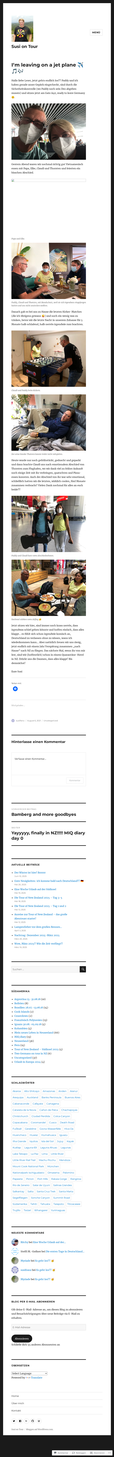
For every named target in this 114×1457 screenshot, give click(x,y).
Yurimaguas (58, 1210)
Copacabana (20, 1122)
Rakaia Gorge (59, 1179)
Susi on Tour (24, 46)
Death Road (67, 1122)
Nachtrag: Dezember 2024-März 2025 (37, 935)
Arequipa (18, 1097)
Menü (96, 32)
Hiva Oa (68, 1128)
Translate (36, 1377)
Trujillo (16, 1210)
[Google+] (26, 1421)
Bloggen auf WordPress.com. (39, 1429)
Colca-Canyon (61, 1116)
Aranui (73, 1091)
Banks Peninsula (51, 1097)
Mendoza (64, 1160)
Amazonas (49, 1091)
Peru (17, 1045)
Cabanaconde (21, 1103)
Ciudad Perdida (41, 1116)
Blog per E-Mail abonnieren (33, 1301)
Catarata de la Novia (24, 1110)
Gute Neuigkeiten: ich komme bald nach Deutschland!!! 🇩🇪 (49, 880)
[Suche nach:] (45, 969)
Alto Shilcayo (31, 1091)
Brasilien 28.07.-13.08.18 (28, 1007)
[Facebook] (20, 1421)
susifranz (20, 720)
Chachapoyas (69, 1110)
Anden (62, 1091)
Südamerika (20, 1204)
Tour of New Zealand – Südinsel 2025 (36, 1049)
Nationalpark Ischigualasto (28, 1172)
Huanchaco (19, 1135)
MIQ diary (20, 1036)
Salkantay (18, 1191)
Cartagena (52, 1103)
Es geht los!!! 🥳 (44, 1260)
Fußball (17, 1128)
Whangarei (41, 1210)
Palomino (68, 1172)
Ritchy (24, 1242)
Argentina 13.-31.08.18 (27, 999)
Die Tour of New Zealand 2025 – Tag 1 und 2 (40, 906)
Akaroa (17, 1091)
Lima (45, 1153)
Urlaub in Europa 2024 (27, 1061)
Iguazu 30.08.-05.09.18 (27, 1024)
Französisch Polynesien (28, 1020)
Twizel (27, 1210)
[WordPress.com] (39, 1421)
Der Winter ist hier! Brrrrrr (30, 872)
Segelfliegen (20, 1197)
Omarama (53, 1172)
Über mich (17, 1403)
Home (15, 1396)
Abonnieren (22, 1338)
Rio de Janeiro (21, 1185)
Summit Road (61, 1197)
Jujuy (60, 1141)
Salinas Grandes (62, 1185)
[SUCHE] (83, 969)
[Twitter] (14, 1421)
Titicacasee (73, 1204)
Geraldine (30, 1128)
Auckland (32, 1097)
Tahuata (45, 1204)
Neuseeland (21, 1040)
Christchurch (20, 1116)
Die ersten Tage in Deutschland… (65, 1251)
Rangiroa (75, 1179)
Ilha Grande (19, 1141)
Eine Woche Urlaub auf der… (49, 1242)
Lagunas (66, 1147)
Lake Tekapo (20, 1153)
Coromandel (38, 1122)
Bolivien (19, 1003)
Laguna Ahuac (48, 1147)
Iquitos (34, 1141)
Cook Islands (21, 1011)
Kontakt (16, 1410)
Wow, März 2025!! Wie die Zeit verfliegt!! (38, 943)
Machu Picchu (47, 1160)
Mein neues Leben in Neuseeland (33, 1032)
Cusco (53, 1122)
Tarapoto (58, 1204)
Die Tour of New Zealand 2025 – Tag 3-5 (38, 897)
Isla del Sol (47, 1141)
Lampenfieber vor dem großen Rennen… (38, 926)
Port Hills (42, 1179)
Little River (57, 1153)
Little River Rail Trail (24, 1160)
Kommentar (74, 780)
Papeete (18, 1179)
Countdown (21, 1015)
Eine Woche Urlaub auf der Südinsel (35, 889)
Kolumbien (20, 1028)
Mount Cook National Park (28, 1166)
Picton (30, 1179)
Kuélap (17, 1147)
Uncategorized (50, 720)
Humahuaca (48, 1135)
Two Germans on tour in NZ (30, 1053)
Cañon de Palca (48, 1110)
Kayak (70, 1141)
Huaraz (34, 1135)
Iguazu (63, 1135)
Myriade (25, 1260)
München (53, 1166)
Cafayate (38, 1103)
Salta (30, 1191)
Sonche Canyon (40, 1197)
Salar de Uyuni (41, 1185)
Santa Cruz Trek (46, 1191)
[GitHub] (32, 1421)
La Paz (34, 1153)
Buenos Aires (72, 1097)
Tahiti (33, 1204)
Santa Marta (66, 1191)
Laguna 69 (30, 1147)
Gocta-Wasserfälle (50, 1128)
